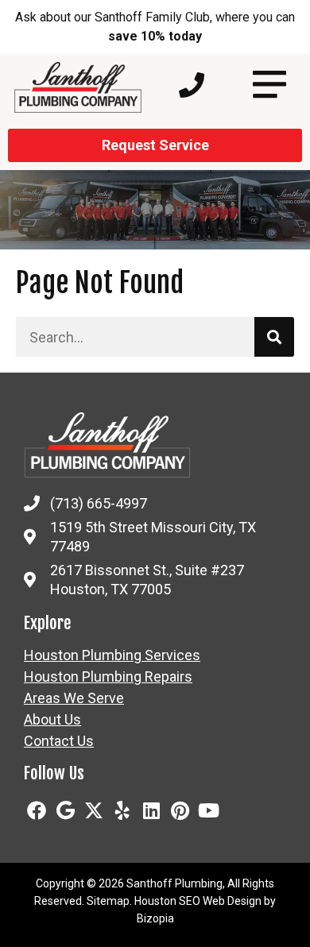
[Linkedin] (151, 810)
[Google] (65, 810)
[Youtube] (208, 810)
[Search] (274, 337)
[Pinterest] (179, 810)
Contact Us (59, 741)
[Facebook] (36, 810)
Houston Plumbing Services (112, 655)
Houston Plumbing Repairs (108, 677)
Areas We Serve (74, 698)
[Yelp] (122, 810)
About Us (52, 720)
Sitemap (108, 901)
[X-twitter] (94, 810)
